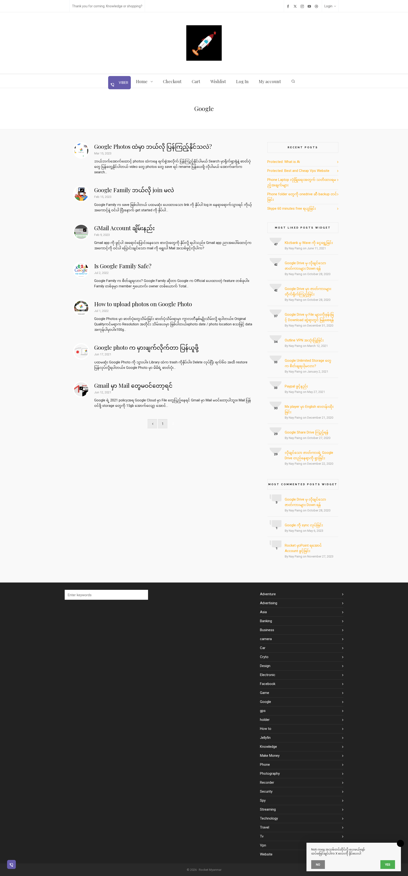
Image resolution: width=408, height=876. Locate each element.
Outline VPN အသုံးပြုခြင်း (304, 340)
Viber (123, 83)
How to (265, 729)
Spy (263, 800)
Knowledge (268, 746)
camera (266, 639)
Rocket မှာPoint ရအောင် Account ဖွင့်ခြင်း (303, 548)
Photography (270, 773)
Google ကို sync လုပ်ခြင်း (304, 525)
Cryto (264, 657)
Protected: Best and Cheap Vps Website (298, 171)
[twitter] (295, 6)
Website (266, 854)
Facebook (267, 684)
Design (265, 666)
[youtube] (310, 6)
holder (265, 720)
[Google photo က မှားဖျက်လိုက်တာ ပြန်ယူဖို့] (81, 351)
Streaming (268, 809)
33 (275, 362)
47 (275, 244)
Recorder (267, 782)
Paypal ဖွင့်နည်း (296, 386)
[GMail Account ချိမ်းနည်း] (81, 232)
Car (262, 648)
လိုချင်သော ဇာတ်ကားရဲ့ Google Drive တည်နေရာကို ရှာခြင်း (309, 455)
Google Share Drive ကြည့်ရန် (306, 432)
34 (275, 342)
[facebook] (288, 6)
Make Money (270, 755)
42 (275, 264)
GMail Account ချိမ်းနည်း (124, 228)
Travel (264, 827)
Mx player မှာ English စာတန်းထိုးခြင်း (309, 409)
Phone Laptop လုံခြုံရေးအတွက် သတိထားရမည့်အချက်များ (301, 182)
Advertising (268, 603)
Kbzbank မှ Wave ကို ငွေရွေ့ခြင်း (309, 243)
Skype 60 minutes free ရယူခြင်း (291, 208)
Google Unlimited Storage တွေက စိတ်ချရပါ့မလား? (308, 363)
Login (328, 6)
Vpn (263, 845)
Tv (262, 836)
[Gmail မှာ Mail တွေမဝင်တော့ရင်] (81, 389)
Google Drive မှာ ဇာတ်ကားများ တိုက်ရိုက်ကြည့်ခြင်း (308, 291)
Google (265, 702)
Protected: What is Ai (283, 162)
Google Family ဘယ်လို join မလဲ (134, 190)
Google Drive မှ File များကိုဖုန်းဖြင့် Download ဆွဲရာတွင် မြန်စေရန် (309, 317)
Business (267, 630)
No (318, 864)
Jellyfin (265, 738)
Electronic (267, 675)
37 (275, 316)
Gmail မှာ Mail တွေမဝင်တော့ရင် (133, 385)
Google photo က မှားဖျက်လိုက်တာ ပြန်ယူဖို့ (146, 347)
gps (263, 711)
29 (275, 434)
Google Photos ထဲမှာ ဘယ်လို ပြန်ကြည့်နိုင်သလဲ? (153, 146)
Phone (265, 764)
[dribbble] (317, 6)
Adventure (268, 594)
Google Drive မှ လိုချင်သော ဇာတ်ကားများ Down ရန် (305, 266)
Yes (387, 864)
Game (264, 693)
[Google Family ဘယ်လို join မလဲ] (81, 194)
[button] (142, 595)
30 (275, 408)
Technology (269, 818)
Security (266, 791)
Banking (266, 621)
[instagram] (303, 6)
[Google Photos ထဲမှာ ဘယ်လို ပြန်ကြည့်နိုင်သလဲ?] (81, 150)
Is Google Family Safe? (122, 266)
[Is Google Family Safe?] (81, 270)
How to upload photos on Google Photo (143, 304)
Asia (263, 612)
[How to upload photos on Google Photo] (81, 308)
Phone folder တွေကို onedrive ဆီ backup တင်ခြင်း (302, 197)
